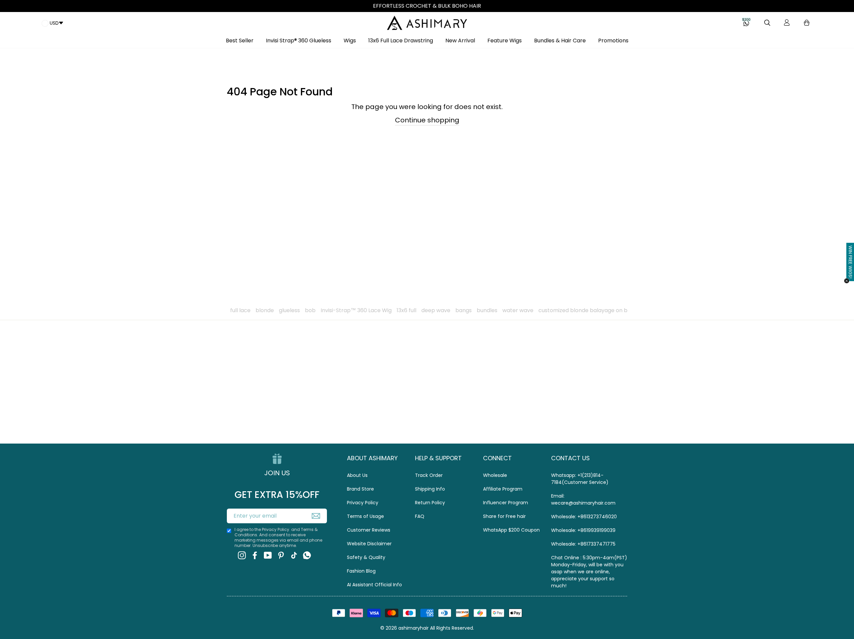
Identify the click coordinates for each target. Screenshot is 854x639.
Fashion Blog (361, 571)
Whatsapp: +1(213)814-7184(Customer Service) (579, 479)
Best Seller (240, 40)
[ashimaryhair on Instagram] (242, 555)
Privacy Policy (362, 502)
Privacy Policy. (276, 529)
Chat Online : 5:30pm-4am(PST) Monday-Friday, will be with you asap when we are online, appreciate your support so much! (589, 571)
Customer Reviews (368, 530)
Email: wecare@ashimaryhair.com (583, 499)
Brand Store (360, 489)
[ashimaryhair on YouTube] (268, 555)
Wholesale (495, 475)
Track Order (429, 475)
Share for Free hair (504, 516)
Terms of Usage (365, 516)
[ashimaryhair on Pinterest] (281, 555)
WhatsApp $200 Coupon (511, 530)
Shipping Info (430, 489)
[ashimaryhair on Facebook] (255, 555)
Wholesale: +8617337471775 (583, 544)
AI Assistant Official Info (374, 584)
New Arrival (460, 40)
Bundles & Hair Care (560, 40)
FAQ (419, 516)
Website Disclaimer (369, 543)
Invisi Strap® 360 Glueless (298, 40)
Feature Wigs (504, 40)
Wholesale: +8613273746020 (584, 516)
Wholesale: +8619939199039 (583, 530)
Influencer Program (505, 502)
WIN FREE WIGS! (850, 262)
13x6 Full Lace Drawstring (400, 40)
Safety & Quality (366, 557)
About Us (357, 475)
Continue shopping (427, 120)
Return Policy (430, 502)
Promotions (613, 40)
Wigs (350, 40)
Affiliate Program (502, 489)
